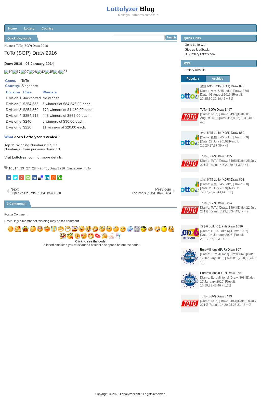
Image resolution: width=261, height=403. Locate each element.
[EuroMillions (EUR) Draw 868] (190, 280)
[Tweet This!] (15, 177)
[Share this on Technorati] (59, 177)
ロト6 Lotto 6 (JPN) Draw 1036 (221, 226)
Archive (217, 78)
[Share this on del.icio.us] (40, 177)
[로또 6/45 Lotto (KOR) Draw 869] (190, 140)
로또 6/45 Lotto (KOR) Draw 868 (222, 179)
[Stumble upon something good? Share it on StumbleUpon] (27, 177)
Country (47, 28)
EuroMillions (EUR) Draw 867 (220, 249)
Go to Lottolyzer (195, 45)
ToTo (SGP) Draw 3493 (216, 296)
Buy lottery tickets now (200, 54)
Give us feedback (197, 49)
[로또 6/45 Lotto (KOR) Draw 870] (190, 93)
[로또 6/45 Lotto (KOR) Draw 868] (190, 187)
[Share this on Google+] (21, 177)
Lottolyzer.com (23, 157)
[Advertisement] (97, 380)
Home (12, 28)
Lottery (29, 28)
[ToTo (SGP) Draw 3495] (190, 163)
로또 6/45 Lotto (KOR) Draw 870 (222, 86)
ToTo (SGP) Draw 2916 (30, 53)
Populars (193, 78)
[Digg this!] (34, 177)
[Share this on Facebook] (8, 177)
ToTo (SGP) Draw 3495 (216, 156)
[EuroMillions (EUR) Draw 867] (190, 257)
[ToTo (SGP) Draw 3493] (190, 303)
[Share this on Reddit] (53, 177)
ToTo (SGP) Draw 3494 (216, 203)
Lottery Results (195, 70)
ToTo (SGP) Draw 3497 (216, 109)
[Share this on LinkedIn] (47, 177)
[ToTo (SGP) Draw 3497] (190, 117)
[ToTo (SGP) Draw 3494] (190, 210)
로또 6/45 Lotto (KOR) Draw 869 (222, 133)
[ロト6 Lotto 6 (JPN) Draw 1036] (190, 233)
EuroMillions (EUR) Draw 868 (220, 273)
